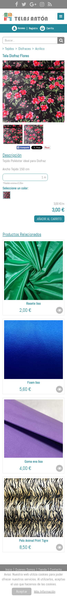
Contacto (56, 569)
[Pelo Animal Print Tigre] (33, 507)
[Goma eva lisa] (33, 428)
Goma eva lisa (34, 461)
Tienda (42, 569)
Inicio (8, 569)
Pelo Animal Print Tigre (33, 540)
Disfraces (24, 49)
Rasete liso (33, 303)
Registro (33, 28)
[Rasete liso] (33, 270)
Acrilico (39, 49)
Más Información (44, 591)
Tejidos (9, 49)
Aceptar (21, 591)
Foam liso (33, 382)
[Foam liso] (33, 349)
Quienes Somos (25, 569)
